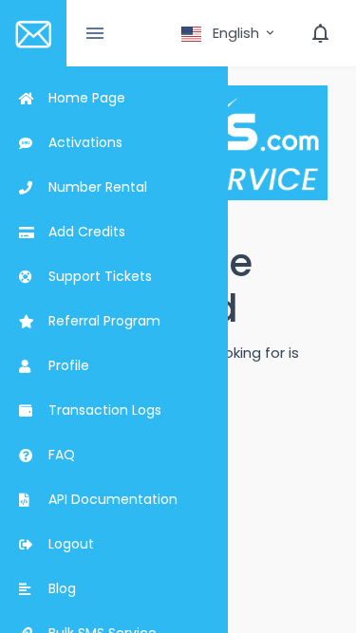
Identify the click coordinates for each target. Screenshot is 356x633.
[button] (229, 33)
